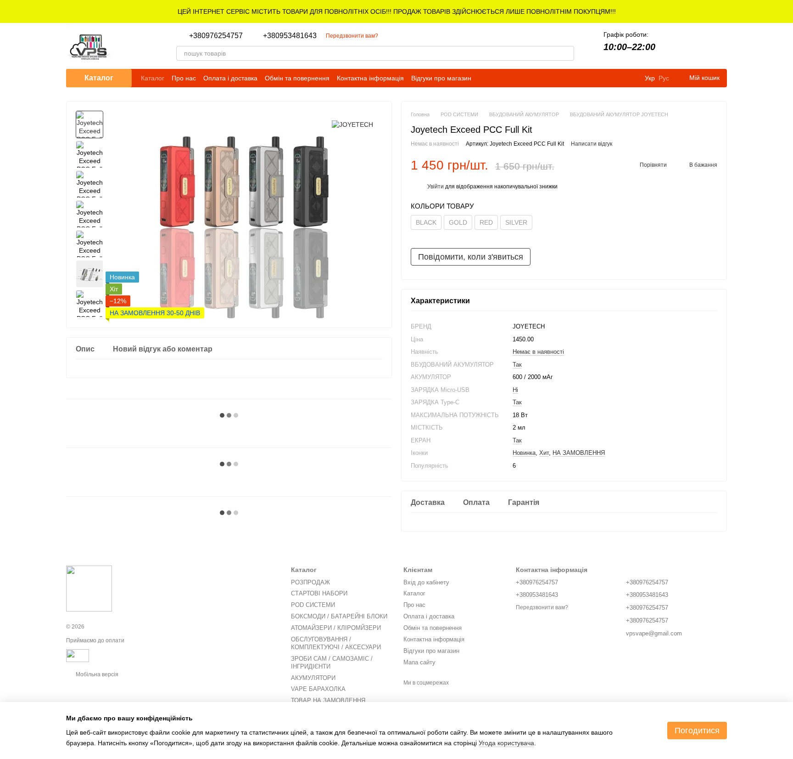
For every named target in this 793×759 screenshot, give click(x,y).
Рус (664, 78)
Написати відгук (591, 144)
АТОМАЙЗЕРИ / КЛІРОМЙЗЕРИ (336, 627)
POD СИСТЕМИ (313, 604)
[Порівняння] (672, 46)
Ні (515, 389)
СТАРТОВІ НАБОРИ (319, 593)
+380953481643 (290, 36)
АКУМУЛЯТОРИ (313, 677)
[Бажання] (695, 46)
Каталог (152, 78)
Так (517, 364)
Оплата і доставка (230, 78)
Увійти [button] (435, 186)
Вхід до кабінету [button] (426, 582)
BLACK (426, 222)
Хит (544, 452)
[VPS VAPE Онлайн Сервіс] (89, 588)
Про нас (184, 78)
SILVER (516, 222)
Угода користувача (506, 743)
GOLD (458, 222)
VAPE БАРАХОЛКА (318, 688)
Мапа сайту (419, 662)
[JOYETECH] (352, 124)
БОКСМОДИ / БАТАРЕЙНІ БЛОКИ (339, 616)
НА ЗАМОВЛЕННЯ (579, 452)
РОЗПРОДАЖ (310, 582)
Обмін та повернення (297, 78)
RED (486, 222)
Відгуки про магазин (441, 78)
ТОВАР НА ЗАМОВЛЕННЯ (328, 700)
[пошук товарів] (566, 53)
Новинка (524, 452)
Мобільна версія (96, 674)
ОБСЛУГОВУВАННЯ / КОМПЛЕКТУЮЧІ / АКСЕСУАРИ (336, 643)
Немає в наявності (538, 351)
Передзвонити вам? (352, 36)
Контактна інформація (370, 78)
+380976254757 (216, 36)
